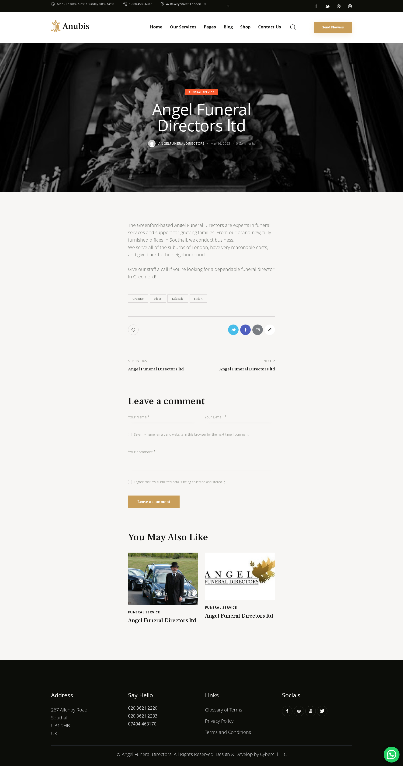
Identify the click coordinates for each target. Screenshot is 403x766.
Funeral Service (201, 92)
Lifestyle (178, 299)
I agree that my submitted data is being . (180, 482)
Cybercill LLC (273, 754)
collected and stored (207, 482)
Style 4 (198, 299)
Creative (138, 299)
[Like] (133, 330)
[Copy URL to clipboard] (269, 330)
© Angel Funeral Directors (144, 754)
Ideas (158, 299)
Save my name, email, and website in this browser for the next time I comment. (191, 434)
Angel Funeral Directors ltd (162, 620)
